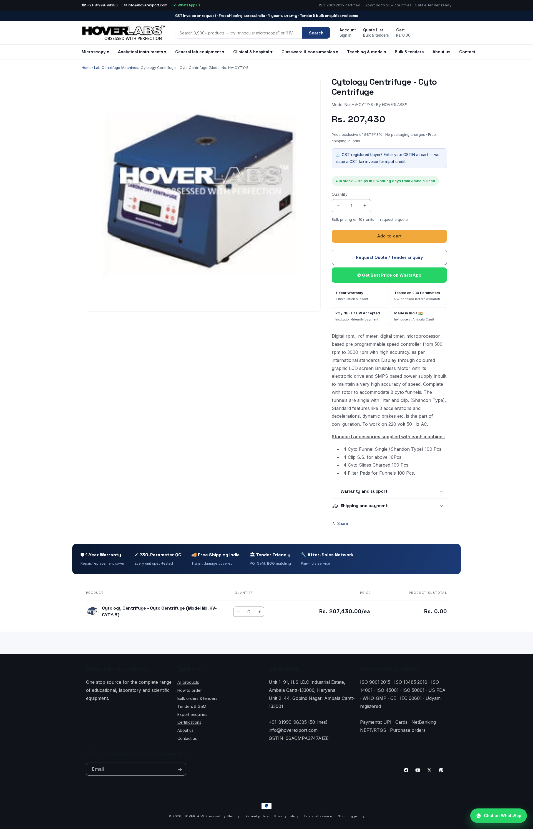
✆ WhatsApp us (187, 5)
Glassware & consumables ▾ (309, 51)
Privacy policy (286, 816)
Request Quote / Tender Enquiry (389, 257)
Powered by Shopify (222, 816)
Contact (467, 51)
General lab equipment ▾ (199, 51)
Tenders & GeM (191, 706)
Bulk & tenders (409, 51)
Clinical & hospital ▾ (253, 51)
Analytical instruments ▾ (142, 51)
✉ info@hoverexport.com (145, 5)
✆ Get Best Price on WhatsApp (389, 275)
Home (87, 67)
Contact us (187, 738)
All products (188, 682)
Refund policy (257, 816)
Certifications (189, 722)
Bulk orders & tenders (197, 698)
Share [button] (342, 523)
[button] (389, 491)
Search (316, 33)
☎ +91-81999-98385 (100, 5)
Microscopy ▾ (95, 51)
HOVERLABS (193, 816)
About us (441, 51)
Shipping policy (351, 816)
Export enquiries (192, 714)
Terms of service (318, 816)
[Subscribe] (180, 769)
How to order (189, 690)
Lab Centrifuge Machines (116, 67)
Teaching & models (366, 51)
